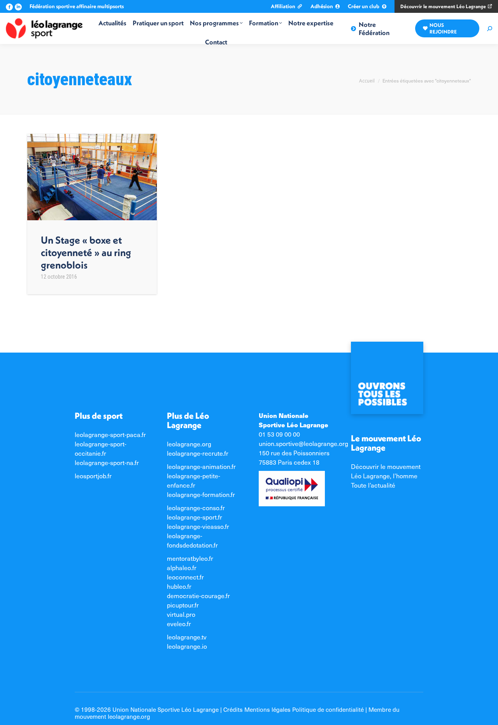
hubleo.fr (179, 586)
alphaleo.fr (181, 567)
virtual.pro (181, 614)
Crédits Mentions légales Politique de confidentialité (293, 709)
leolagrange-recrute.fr (197, 453)
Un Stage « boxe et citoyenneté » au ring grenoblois (86, 252)
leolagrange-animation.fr (201, 466)
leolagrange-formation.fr (201, 494)
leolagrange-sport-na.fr (107, 462)
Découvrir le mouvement (386, 466)
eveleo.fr (179, 624)
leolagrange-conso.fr (196, 508)
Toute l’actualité (373, 485)
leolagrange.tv (187, 637)
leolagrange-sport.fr (194, 517)
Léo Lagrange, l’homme (384, 476)
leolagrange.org (189, 444)
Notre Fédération (374, 28)
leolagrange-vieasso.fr (198, 526)
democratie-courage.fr (198, 596)
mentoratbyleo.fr (190, 558)
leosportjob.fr (93, 476)
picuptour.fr (183, 605)
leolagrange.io (187, 646)
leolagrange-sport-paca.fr (110, 434)
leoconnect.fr (185, 577)
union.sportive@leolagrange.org (303, 443)
